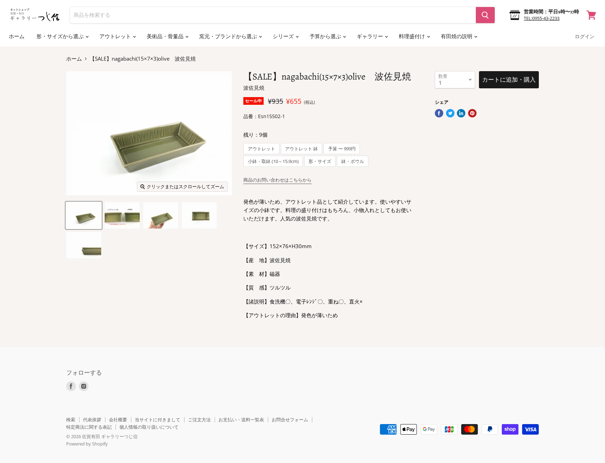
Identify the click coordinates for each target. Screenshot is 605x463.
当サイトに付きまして (157, 419)
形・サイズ (319, 161)
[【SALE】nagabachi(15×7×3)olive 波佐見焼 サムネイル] (83, 215)
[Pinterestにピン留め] (472, 113)
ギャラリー (370, 36)
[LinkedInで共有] (461, 113)
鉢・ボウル (352, 161)
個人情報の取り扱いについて (149, 427)
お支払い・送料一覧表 (241, 419)
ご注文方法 (199, 419)
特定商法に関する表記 (89, 427)
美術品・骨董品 (166, 36)
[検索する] (485, 15)
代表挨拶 (92, 419)
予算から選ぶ (326, 36)
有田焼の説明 (457, 36)
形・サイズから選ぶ (60, 36)
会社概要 (118, 419)
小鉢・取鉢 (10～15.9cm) (273, 161)
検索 (70, 419)
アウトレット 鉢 (301, 148)
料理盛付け (412, 36)
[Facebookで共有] (439, 113)
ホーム (17, 36)
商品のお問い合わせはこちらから (277, 180)
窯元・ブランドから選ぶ (228, 36)
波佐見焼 (253, 87)
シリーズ (284, 36)
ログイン (584, 36)
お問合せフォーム (290, 419)
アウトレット (115, 36)
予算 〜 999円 (342, 148)
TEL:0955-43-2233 (541, 18)
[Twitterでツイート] (450, 113)
